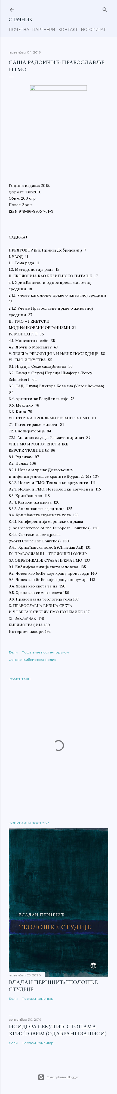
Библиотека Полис (39, 660)
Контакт (68, 29)
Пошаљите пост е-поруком (45, 652)
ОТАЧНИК (20, 19)
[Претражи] (105, 8)
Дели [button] (13, 652)
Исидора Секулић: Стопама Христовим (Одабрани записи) (57, 1030)
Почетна (19, 29)
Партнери (43, 29)
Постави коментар (38, 998)
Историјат (93, 29)
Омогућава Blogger (63, 1077)
